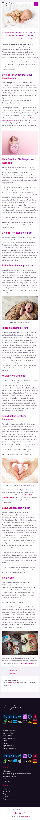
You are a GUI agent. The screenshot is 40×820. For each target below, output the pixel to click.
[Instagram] (24, 813)
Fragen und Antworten (10, 799)
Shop (4, 789)
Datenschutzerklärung (10, 776)
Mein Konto (6, 791)
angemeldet (14, 683)
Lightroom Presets (9, 733)
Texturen (5, 743)
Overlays (5, 741)
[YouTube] (20, 813)
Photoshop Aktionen (9, 730)
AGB (4, 779)
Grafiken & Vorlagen (9, 748)
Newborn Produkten (27, 663)
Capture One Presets (9, 738)
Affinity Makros (7, 735)
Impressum (6, 781)
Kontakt (5, 796)
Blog (4, 794)
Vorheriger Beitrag (12, 670)
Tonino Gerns (26, 816)
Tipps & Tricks (21, 39)
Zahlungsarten (7, 771)
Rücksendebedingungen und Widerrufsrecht (17, 774)
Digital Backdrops (8, 746)
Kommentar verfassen (9, 39)
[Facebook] (16, 813)
